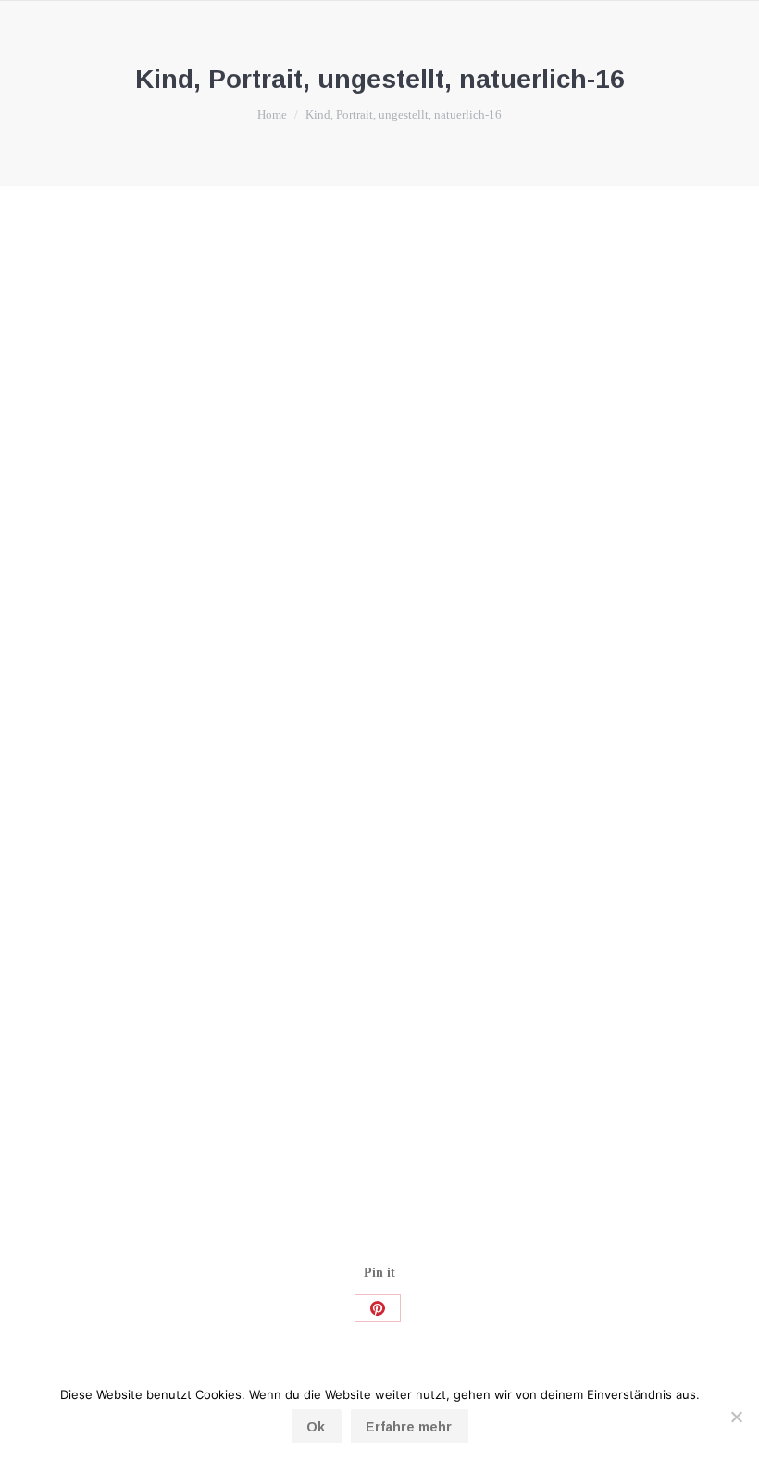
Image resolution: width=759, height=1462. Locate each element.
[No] (736, 1416)
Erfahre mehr (409, 1426)
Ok (315, 1426)
